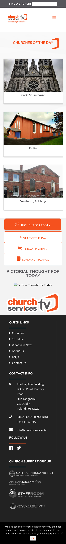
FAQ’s (15, 357)
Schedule (18, 339)
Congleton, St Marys (33, 201)
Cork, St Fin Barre (33, 95)
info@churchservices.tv (32, 430)
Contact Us (19, 363)
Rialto (33, 148)
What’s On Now (21, 345)
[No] (61, 533)
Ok (33, 538)
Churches (18, 333)
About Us (18, 351)
